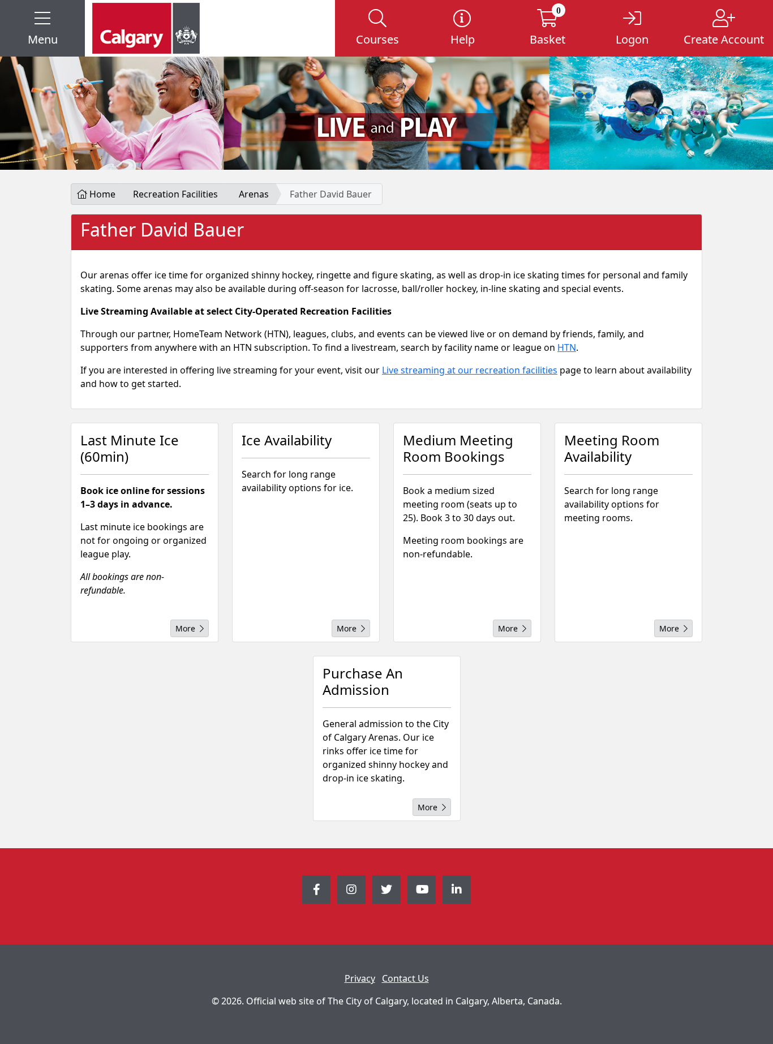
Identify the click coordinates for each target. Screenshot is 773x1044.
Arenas (254, 194)
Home (101, 194)
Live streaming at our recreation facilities (469, 370)
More (185, 628)
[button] (42, 28)
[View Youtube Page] (421, 889)
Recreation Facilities (175, 194)
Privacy (360, 978)
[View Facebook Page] (316, 889)
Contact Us (405, 978)
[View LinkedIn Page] (457, 889)
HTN (566, 347)
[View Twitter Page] (386, 889)
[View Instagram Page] (351, 889)
